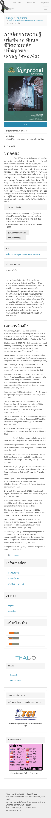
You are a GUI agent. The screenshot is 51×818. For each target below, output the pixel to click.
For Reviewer (15, 680)
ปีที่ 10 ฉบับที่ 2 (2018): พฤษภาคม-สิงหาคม (26, 20)
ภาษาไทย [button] (17, 2)
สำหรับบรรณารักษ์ (16, 584)
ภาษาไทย (12, 611)
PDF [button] (25, 124)
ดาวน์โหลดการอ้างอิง (16, 238)
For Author (14, 675)
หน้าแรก (9, 18)
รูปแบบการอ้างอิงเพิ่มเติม (17, 233)
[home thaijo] (25, 657)
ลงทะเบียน (31, 2)
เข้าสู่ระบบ (44, 2)
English (11, 605)
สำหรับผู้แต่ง (13, 578)
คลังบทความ (22, 18)
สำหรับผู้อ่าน (13, 573)
